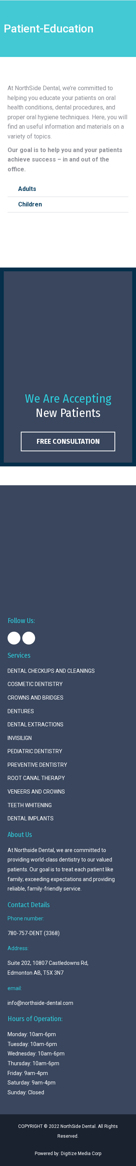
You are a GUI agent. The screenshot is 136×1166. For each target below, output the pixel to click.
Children (30, 204)
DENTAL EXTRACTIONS (35, 724)
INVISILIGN (20, 738)
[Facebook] (14, 638)
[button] (68, 189)
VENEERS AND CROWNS (36, 792)
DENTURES (21, 711)
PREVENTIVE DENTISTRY (37, 765)
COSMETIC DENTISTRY (35, 684)
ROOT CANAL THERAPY (36, 778)
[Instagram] (28, 638)
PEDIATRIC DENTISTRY (35, 751)
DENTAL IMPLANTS (31, 818)
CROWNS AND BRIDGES (35, 698)
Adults (27, 188)
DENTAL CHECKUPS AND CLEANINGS (51, 671)
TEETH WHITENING (30, 805)
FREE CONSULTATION (68, 441)
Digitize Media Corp (81, 1153)
